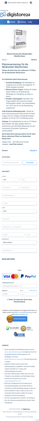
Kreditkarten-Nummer (8, 282)
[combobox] (19, 219)
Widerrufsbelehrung (22, 314)
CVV (21, 290)
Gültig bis (4, 290)
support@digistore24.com (13, 381)
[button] (15, 180)
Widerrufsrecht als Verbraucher (14, 359)
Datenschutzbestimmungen (13, 352)
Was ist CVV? (33, 290)
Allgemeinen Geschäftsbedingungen (22, 312)
